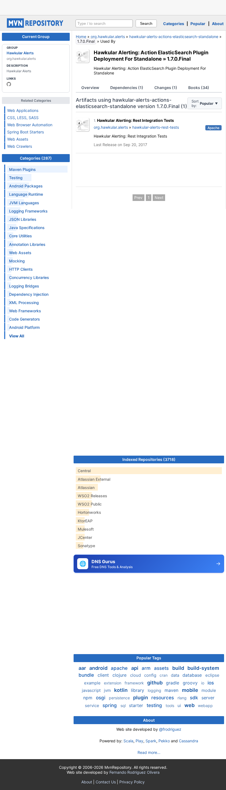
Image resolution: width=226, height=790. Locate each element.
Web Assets (17, 139)
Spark (151, 740)
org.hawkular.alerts (108, 36)
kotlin (121, 690)
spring (110, 705)
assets (162, 668)
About (218, 23)
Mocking (17, 261)
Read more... (149, 752)
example (93, 683)
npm (88, 697)
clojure (120, 675)
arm (147, 668)
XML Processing (24, 302)
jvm (108, 690)
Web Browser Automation (29, 124)
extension (113, 683)
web (190, 705)
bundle (87, 675)
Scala (128, 740)
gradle (173, 683)
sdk (194, 697)
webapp (205, 705)
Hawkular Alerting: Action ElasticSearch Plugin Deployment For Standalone (151, 55)
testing (155, 705)
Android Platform (24, 327)
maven (172, 690)
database (192, 675)
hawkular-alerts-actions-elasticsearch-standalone (173, 36)
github (155, 683)
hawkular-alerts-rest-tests (155, 127)
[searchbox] (104, 23)
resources (163, 697)
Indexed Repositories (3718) (149, 459)
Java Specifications (27, 227)
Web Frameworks (25, 310)
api (135, 668)
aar (83, 668)
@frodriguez (170, 729)
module (208, 690)
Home (81, 36)
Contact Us (106, 782)
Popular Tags (148, 657)
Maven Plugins (22, 169)
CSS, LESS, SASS (23, 117)
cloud (136, 675)
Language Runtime (26, 194)
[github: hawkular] (9, 84)
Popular (197, 23)
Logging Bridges (24, 286)
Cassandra (188, 740)
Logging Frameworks (28, 211)
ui (179, 705)
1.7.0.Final (179, 59)
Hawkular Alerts (20, 53)
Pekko (164, 740)
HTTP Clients (21, 269)
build (178, 668)
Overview (90, 87)
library (138, 690)
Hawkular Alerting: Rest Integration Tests (135, 120)
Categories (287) (36, 158)
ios (211, 683)
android (99, 668)
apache (120, 668)
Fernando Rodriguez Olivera (134, 772)
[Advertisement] (113, 7)
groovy (191, 683)
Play (139, 740)
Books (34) (198, 87)
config (150, 675)
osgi (101, 697)
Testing (16, 177)
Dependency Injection (29, 294)
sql (123, 705)
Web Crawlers (19, 146)
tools (170, 705)
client (104, 675)
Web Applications (22, 110)
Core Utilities (20, 235)
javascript (92, 690)
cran (164, 675)
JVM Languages (24, 202)
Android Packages (26, 186)
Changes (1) (165, 87)
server (207, 697)
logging (155, 690)
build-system (203, 668)
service (92, 705)
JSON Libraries (22, 219)
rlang (182, 697)
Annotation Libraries (27, 244)
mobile (190, 690)
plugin (141, 697)
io (203, 683)
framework (135, 683)
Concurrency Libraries (29, 277)
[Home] (36, 26)
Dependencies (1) (126, 87)
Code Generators (24, 319)
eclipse (212, 675)
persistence (120, 697)
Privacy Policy (132, 782)
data (175, 675)
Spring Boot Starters (25, 132)
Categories (173, 23)
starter (136, 705)
